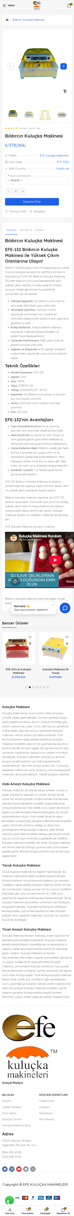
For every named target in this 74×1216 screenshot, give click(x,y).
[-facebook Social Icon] (5, 1169)
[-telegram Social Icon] (26, 1169)
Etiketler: (39, 230)
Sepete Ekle (32, 201)
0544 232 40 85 (11, 1152)
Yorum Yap (34, 128)
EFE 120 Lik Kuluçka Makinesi (18, 671)
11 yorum (22, 128)
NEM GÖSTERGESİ (20, 176)
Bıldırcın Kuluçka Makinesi (28, 19)
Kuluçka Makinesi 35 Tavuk (56, 671)
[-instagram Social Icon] (12, 1169)
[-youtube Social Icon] (19, 1169)
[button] (63, 66)
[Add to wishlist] (30, 637)
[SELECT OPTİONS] (30, 643)
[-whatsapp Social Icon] (33, 1169)
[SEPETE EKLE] (67, 643)
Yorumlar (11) (25, 230)
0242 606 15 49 (11, 1156)
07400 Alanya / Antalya (16, 1140)
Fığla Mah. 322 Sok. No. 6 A (19, 1145)
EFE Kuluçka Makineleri (54, 155)
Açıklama (11, 230)
